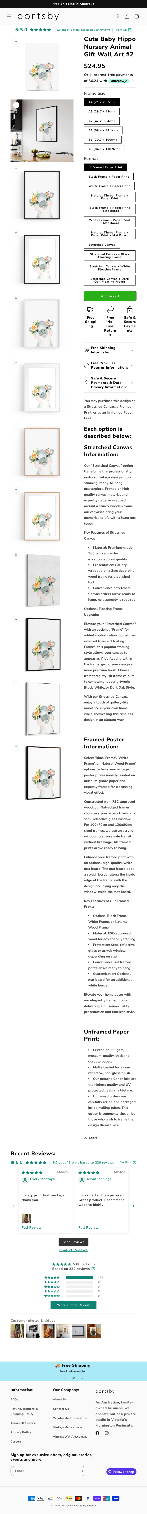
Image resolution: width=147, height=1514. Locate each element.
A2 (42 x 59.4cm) (101, 121)
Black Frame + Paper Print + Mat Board (109, 209)
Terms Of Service (23, 1423)
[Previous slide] (14, 1206)
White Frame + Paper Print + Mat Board (110, 221)
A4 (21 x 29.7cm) (101, 102)
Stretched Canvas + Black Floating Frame (109, 255)
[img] (32, 1173)
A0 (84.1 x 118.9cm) (104, 149)
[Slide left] (64, 1378)
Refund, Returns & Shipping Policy (24, 1411)
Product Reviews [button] (73, 1250)
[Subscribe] (81, 1471)
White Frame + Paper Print (109, 186)
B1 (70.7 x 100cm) (102, 140)
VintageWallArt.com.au (70, 1437)
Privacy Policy (21, 1432)
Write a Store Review (73, 1305)
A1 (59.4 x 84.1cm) (103, 130)
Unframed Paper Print (105, 167)
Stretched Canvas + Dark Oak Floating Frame (110, 280)
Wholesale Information (70, 1418)
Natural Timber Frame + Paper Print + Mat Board (109, 233)
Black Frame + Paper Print (108, 177)
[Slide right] (82, 1378)
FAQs (15, 1399)
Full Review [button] (32, 1227)
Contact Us (61, 1409)
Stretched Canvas (102, 245)
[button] (8, 16)
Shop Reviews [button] (73, 1242)
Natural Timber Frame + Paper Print (109, 196)
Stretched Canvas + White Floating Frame (110, 267)
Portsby (66, 1505)
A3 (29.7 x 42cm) (101, 111)
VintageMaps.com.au (68, 1427)
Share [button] (93, 1138)
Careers (16, 1441)
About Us (60, 1399)
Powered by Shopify (84, 1505)
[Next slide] (133, 1206)
